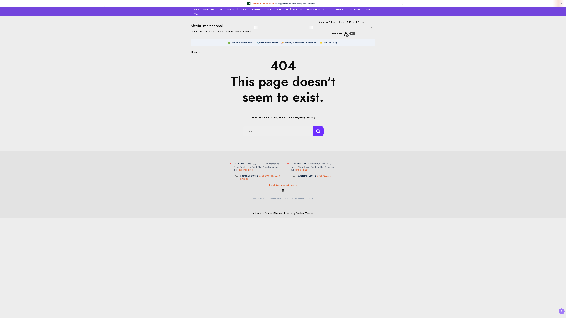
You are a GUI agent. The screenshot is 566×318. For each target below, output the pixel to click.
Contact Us (256, 9)
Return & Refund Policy (316, 9)
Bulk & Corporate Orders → (283, 185)
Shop (367, 9)
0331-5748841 (266, 176)
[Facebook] (283, 190)
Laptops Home (282, 9)
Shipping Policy (353, 9)
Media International (207, 26)
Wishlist (197, 14)
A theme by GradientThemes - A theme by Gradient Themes (283, 213)
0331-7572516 (324, 176)
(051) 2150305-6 (245, 170)
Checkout (231, 9)
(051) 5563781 (301, 170)
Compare (243, 9)
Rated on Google (331, 42)
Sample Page (337, 9)
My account (297, 9)
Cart (220, 9)
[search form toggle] (372, 28)
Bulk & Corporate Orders (204, 9)
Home (268, 9)
